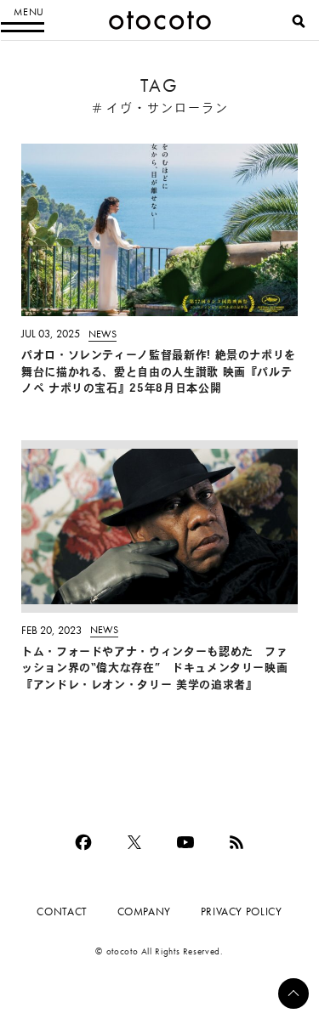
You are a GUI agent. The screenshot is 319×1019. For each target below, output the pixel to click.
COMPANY (144, 911)
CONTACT (62, 911)
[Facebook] (83, 842)
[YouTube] (185, 842)
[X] (134, 842)
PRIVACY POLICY (241, 911)
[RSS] (236, 842)
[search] (298, 21)
